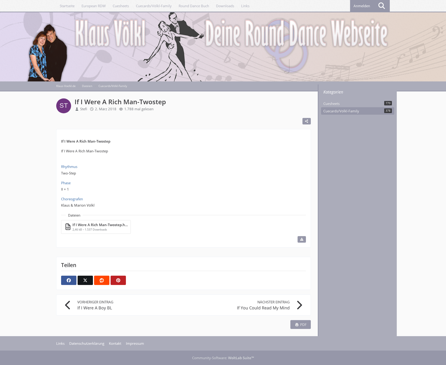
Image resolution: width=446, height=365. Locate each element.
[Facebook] (68, 280)
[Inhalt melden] (302, 239)
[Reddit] (101, 280)
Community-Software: (223, 357)
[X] (85, 280)
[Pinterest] (118, 280)
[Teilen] (306, 121)
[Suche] (382, 6)
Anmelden (362, 5)
